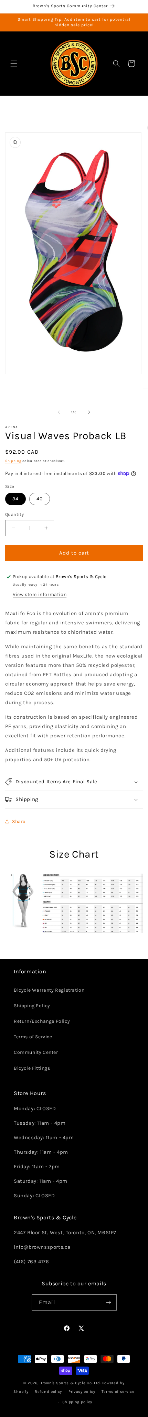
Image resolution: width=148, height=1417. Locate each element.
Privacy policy (81, 1391)
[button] (13, 63)
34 (15, 499)
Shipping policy (77, 1402)
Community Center (36, 1052)
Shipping (13, 461)
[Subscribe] (108, 1302)
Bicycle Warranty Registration (49, 990)
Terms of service (118, 1391)
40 (39, 499)
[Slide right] (89, 412)
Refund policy (48, 1391)
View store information (39, 594)
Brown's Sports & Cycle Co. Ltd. (70, 1383)
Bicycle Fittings (32, 1068)
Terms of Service (33, 1037)
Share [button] (18, 821)
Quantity (14, 514)
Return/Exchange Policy (42, 1021)
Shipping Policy (32, 1006)
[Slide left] (58, 412)
